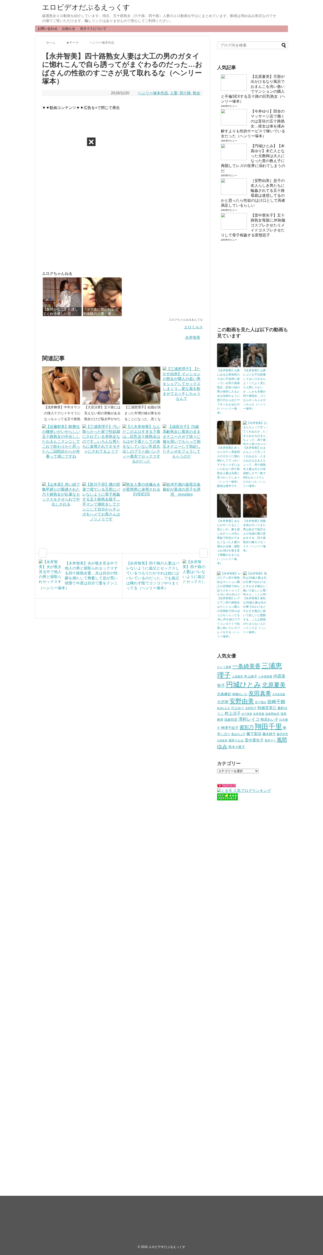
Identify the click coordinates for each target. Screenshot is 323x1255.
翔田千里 (268, 726)
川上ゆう (237, 708)
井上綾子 (250, 676)
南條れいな (240, 694)
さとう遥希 (224, 667)
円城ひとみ (243, 684)
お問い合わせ (47, 28)
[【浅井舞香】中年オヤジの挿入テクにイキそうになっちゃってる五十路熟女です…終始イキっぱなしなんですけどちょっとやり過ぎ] (62, 385)
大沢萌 (222, 702)
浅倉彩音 (230, 719)
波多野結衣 (272, 713)
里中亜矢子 (254, 740)
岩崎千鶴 (276, 701)
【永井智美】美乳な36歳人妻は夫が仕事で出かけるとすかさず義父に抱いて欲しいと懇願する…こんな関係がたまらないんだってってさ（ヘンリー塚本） (254, 615)
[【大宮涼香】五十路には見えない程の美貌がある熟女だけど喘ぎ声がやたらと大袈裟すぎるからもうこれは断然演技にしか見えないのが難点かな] (102, 385)
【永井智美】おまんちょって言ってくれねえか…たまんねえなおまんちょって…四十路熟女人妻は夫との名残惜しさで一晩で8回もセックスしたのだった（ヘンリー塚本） (254, 467)
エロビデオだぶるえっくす (86, 7)
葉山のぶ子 (238, 734)
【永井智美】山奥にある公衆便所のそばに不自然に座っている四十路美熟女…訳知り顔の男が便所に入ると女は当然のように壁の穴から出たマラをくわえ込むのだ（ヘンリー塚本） (228, 391)
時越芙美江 (267, 708)
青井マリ (270, 740)
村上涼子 (233, 713)
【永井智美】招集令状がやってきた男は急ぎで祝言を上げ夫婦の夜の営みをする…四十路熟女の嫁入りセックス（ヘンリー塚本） (254, 535)
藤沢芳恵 (282, 734)
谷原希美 (222, 740)
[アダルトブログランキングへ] (226, 786)
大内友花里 (278, 694)
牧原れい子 (269, 719)
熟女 (196, 93)
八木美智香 (265, 676)
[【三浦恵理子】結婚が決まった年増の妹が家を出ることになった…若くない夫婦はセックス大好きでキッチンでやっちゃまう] (142, 385)
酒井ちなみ (236, 740)
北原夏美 (274, 685)
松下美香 (247, 713)
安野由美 (241, 701)
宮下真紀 (260, 702)
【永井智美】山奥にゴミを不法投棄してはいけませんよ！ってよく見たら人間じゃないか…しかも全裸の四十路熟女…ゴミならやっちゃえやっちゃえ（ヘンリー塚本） (254, 389)
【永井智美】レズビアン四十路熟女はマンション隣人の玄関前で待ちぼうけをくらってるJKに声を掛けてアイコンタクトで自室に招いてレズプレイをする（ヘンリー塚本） (228, 617)
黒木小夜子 (236, 747)
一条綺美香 (246, 666)
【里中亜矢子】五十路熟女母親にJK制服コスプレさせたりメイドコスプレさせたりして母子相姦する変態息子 (253, 225)
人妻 (174, 93)
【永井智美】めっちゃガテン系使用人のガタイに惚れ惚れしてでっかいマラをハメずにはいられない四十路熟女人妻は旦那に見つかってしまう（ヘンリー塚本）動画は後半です (228, 467)
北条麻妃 (224, 694)
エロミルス (193, 327)
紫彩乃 (247, 727)
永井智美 (192, 337)
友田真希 (260, 693)
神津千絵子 (230, 728)
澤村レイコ (249, 719)
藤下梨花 (254, 734)
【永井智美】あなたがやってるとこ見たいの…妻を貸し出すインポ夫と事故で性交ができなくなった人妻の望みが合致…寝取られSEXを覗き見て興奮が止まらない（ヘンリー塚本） (228, 542)
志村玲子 (251, 708)
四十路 (185, 93)
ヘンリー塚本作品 (153, 93)
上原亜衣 (237, 676)
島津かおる (223, 708)
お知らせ (68, 28)
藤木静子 (269, 734)
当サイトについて (93, 28)
